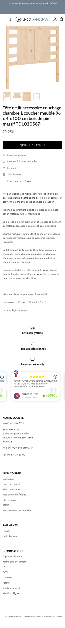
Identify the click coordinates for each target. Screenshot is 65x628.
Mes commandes (12, 489)
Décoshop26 (15, 616)
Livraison (7, 577)
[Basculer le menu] (3, 19)
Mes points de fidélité (14, 494)
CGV (5, 572)
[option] (32, 57)
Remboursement (11, 588)
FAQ (5, 567)
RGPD (6, 505)
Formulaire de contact (14, 561)
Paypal (6, 531)
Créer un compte (12, 484)
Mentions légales (11, 593)
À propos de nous (12, 556)
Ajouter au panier (33, 145)
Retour (6, 583)
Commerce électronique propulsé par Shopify (42, 616)
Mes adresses (10, 500)
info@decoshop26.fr (13, 423)
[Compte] (54, 19)
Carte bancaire (10, 536)
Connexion (8, 479)
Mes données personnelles (17, 510)
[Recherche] (11, 19)
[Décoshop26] (32, 19)
